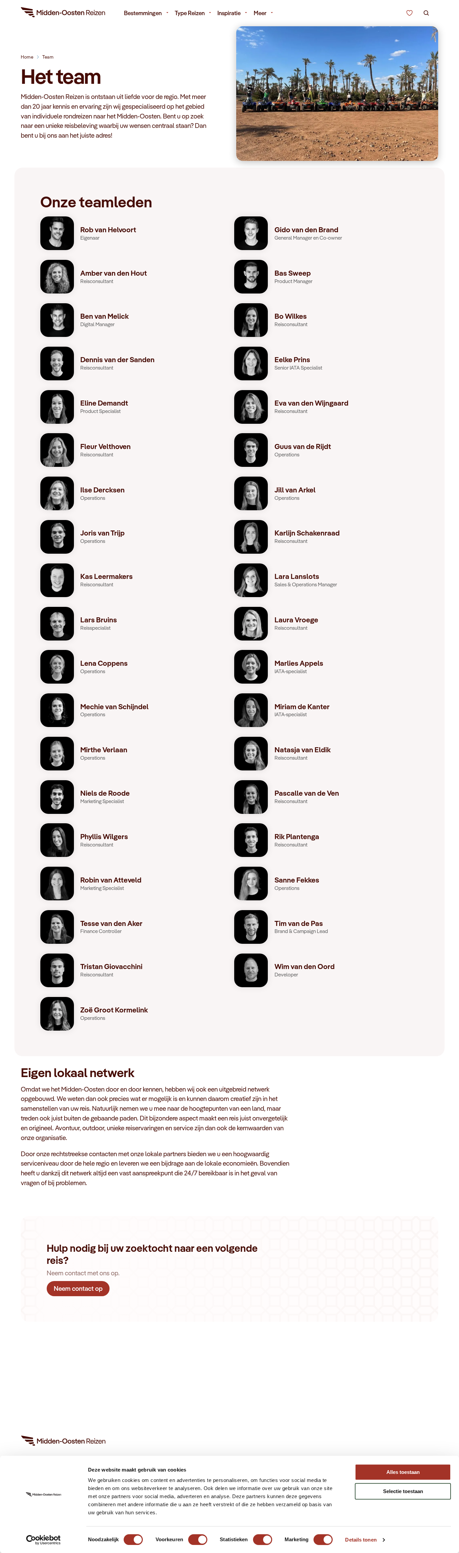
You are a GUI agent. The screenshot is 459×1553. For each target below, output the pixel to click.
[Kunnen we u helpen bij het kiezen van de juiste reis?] (409, 13)
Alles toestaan (403, 1472)
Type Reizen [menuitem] (190, 12)
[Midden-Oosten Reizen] (63, 13)
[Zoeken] (426, 13)
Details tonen (360, 1540)
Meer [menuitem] (260, 12)
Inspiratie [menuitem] (229, 12)
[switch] (197, 1536)
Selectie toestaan (403, 1491)
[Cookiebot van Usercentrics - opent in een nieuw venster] (43, 1540)
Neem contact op (78, 1288)
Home (27, 57)
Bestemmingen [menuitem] (143, 12)
